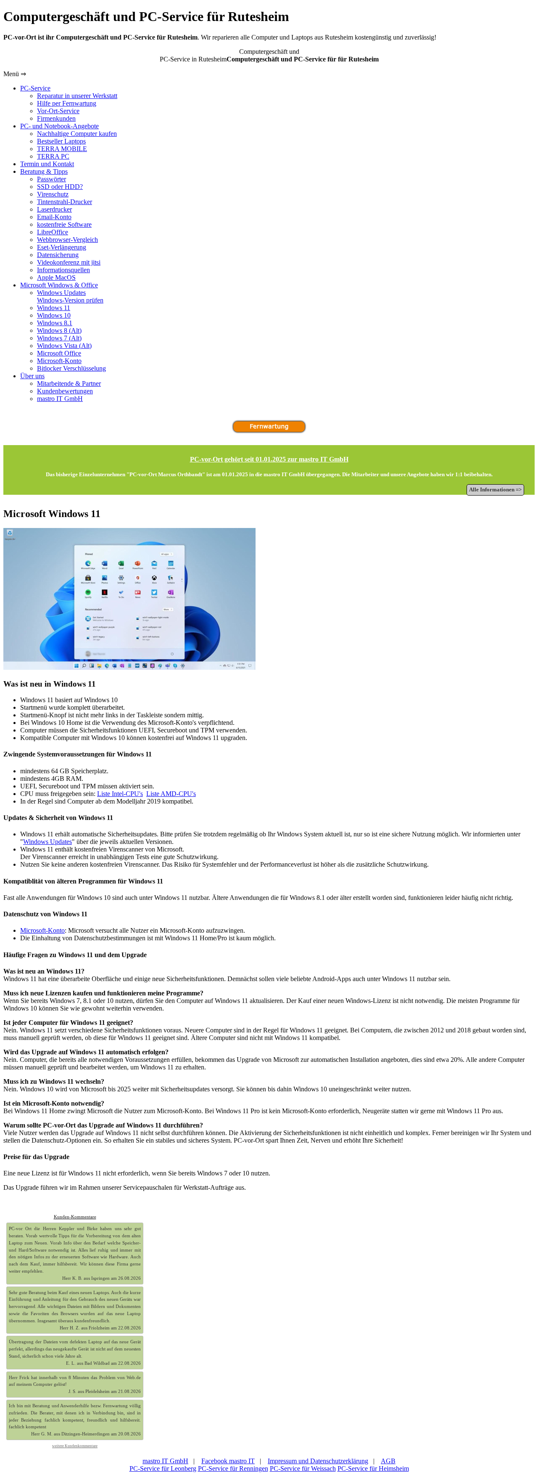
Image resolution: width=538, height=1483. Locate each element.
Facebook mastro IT (228, 1460)
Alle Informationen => (495, 490)
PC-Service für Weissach (303, 1468)
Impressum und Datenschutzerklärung (318, 1460)
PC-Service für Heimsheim (373, 1468)
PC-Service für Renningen (233, 1468)
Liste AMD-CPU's (171, 793)
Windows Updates (47, 841)
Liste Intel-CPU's (120, 793)
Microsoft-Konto (42, 930)
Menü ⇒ (14, 73)
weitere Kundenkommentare (75, 1446)
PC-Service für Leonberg (162, 1468)
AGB (388, 1460)
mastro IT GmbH (165, 1460)
